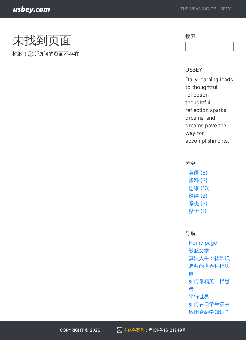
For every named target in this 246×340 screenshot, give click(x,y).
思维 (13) (199, 188)
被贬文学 (199, 250)
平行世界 (199, 296)
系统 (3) (198, 203)
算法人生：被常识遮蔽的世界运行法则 (209, 266)
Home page (203, 243)
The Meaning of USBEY (205, 8)
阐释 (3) (198, 180)
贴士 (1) (198, 211)
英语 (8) (198, 173)
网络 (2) (198, 196)
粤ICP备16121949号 (167, 330)
